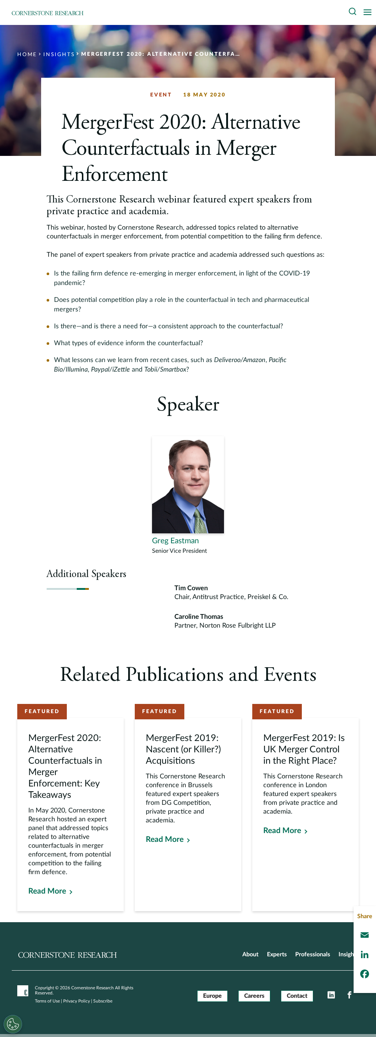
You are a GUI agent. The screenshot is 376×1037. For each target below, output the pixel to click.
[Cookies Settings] (13, 1024)
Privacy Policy (76, 1001)
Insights (349, 954)
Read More (47, 891)
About (250, 954)
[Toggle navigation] (369, 13)
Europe (212, 996)
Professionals (312, 954)
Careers (254, 996)
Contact (297, 996)
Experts (277, 954)
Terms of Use (47, 1001)
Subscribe (102, 1001)
